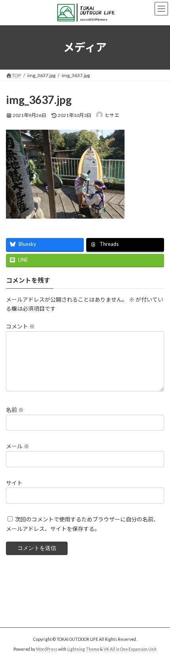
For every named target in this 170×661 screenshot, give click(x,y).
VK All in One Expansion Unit (130, 649)
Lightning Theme (83, 649)
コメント (20, 326)
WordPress (46, 649)
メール (17, 446)
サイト (14, 483)
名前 (15, 410)
